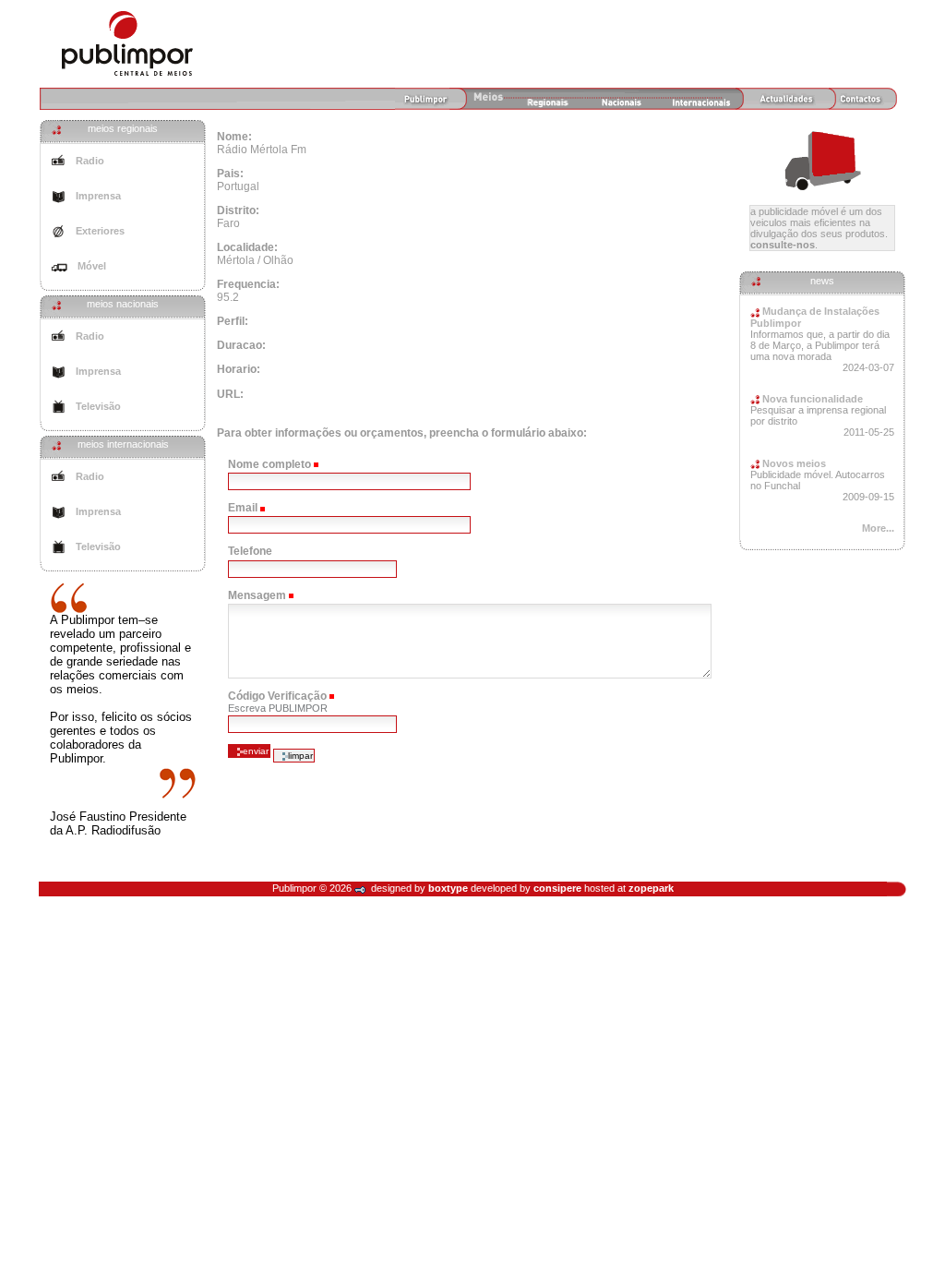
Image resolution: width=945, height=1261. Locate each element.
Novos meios (793, 463)
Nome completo (269, 464)
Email (242, 507)
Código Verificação (277, 696)
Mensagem (257, 595)
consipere (557, 888)
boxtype (448, 888)
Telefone (250, 551)
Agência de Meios (127, 43)
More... (878, 528)
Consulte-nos (782, 244)
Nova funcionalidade (811, 398)
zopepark (651, 888)
